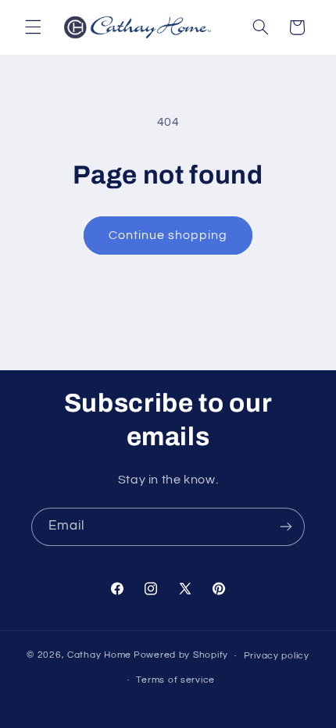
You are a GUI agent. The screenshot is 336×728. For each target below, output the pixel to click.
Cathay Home (99, 655)
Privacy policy (276, 655)
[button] (33, 27)
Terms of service (175, 680)
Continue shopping (168, 235)
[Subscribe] (286, 527)
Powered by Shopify (181, 655)
